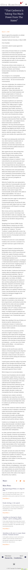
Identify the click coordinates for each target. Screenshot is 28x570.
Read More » (6, 498)
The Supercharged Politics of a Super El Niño (13, 489)
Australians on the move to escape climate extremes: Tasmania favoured (14, 533)
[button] (26, 4)
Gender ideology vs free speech (11, 503)
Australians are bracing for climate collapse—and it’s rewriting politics (12, 518)
